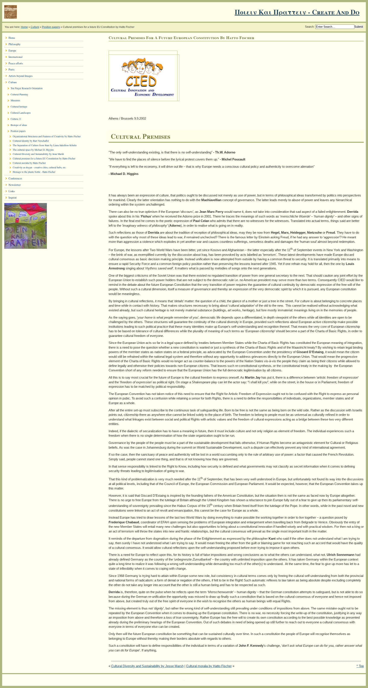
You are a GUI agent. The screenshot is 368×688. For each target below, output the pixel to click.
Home (24, 27)
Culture (35, 27)
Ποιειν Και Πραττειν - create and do (297, 12)
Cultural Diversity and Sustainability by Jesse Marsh (147, 666)
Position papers (51, 27)
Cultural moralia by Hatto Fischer (209, 666)
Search (309, 26)
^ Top (360, 666)
